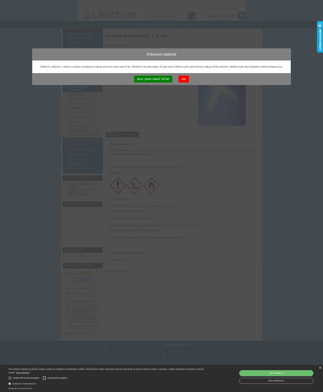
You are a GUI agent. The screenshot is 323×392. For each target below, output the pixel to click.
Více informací (22, 373)
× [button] (320, 368)
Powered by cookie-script (20, 388)
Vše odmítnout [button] (276, 381)
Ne (184, 79)
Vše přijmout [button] (276, 373)
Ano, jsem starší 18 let (153, 79)
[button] (107, 383)
